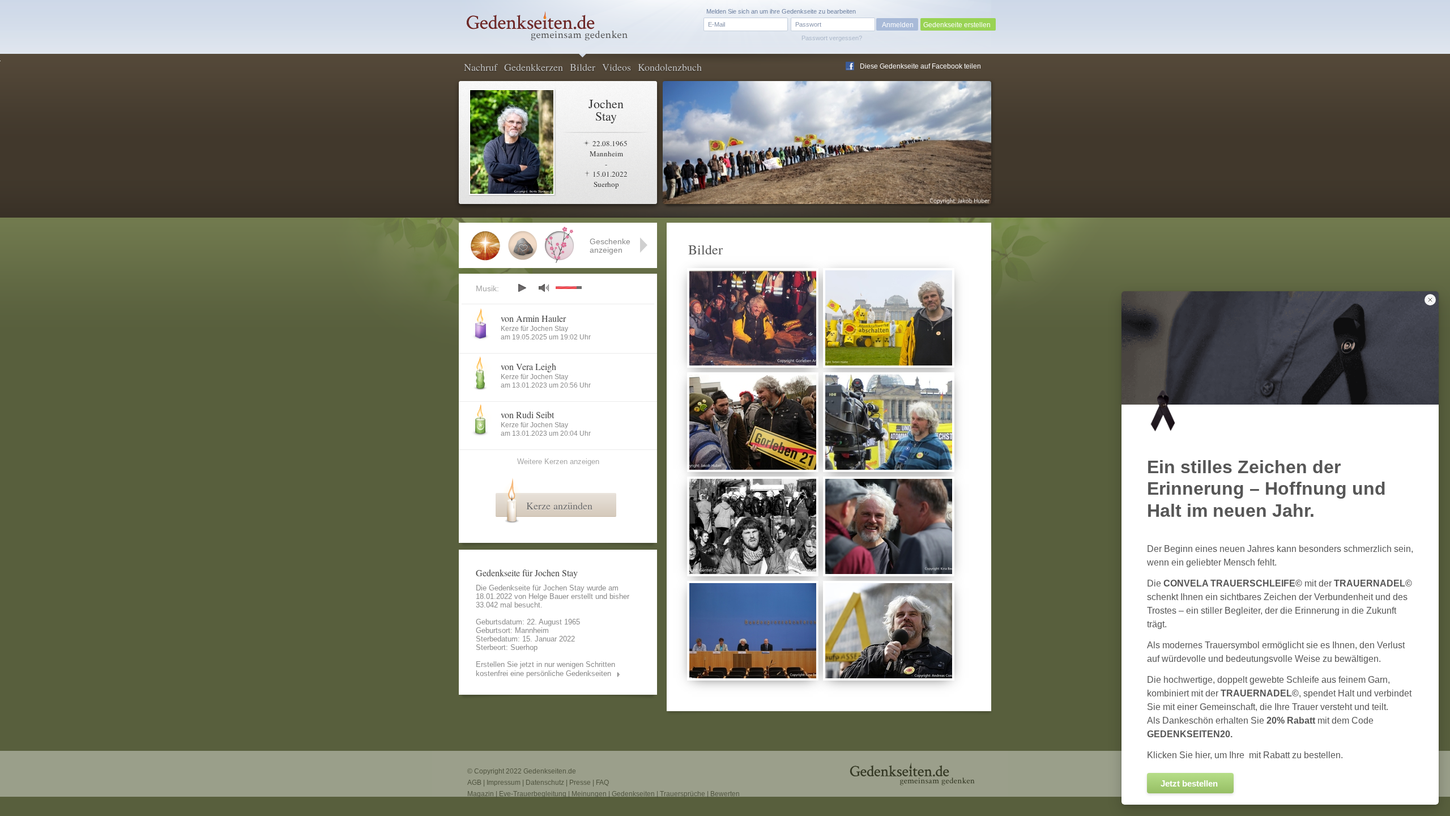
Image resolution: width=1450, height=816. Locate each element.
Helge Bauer (548, 596)
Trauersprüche (682, 794)
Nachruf (480, 67)
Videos (616, 67)
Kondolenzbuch (670, 67)
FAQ (602, 783)
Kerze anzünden (559, 505)
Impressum (504, 783)
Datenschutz (545, 783)
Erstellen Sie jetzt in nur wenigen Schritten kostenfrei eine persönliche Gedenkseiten (545, 669)
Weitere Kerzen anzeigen (558, 461)
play (521, 288)
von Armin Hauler (533, 318)
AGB (474, 783)
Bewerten (725, 794)
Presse (580, 783)
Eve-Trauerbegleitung (532, 794)
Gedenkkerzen (533, 67)
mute (544, 287)
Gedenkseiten (633, 794)
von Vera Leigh (528, 366)
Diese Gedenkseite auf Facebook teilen (920, 66)
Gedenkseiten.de (549, 771)
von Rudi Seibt (527, 414)
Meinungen (589, 794)
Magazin (480, 794)
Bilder (582, 67)
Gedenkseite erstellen (957, 25)
